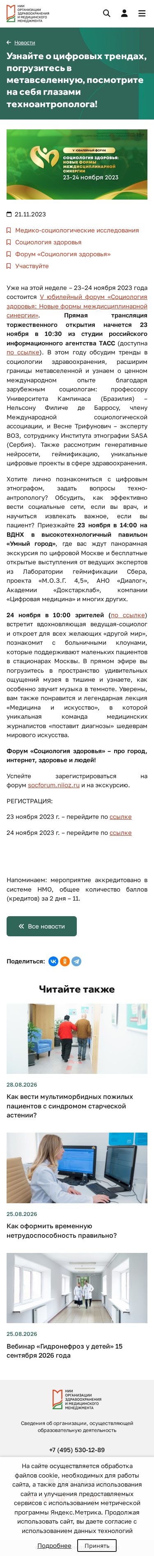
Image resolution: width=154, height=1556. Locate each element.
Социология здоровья (48, 242)
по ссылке (23, 352)
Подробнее (54, 1545)
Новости (24, 42)
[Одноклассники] (65, 961)
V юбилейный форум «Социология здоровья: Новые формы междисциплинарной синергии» (77, 306)
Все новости (46, 926)
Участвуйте (31, 265)
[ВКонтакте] (53, 961)
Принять (97, 1545)
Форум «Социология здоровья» (62, 253)
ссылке (121, 816)
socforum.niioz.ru (54, 784)
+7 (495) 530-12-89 (77, 1449)
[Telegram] (76, 961)
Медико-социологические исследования (76, 230)
